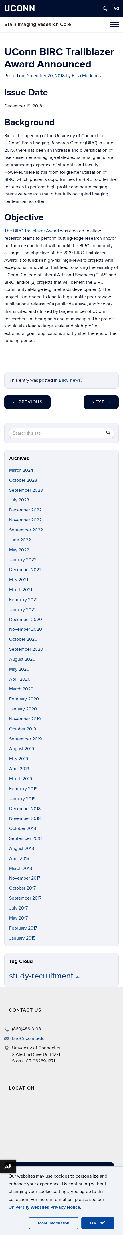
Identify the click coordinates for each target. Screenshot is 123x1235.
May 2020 (19, 669)
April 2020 (20, 679)
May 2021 (18, 580)
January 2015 (22, 938)
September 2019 (25, 739)
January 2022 (23, 560)
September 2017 (25, 898)
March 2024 (21, 470)
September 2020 (26, 649)
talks (77, 977)
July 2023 (19, 500)
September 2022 (26, 530)
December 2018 (25, 809)
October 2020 (23, 639)
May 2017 (18, 918)
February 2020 (24, 699)
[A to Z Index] (116, 8)
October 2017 (22, 888)
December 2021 (25, 570)
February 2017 (23, 928)
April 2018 (19, 858)
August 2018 (21, 848)
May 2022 (19, 550)
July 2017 (18, 908)
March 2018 (20, 868)
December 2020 (25, 619)
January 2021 (22, 610)
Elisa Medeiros (86, 76)
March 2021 (20, 590)
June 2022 (20, 540)
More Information (53, 1223)
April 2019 (19, 769)
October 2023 (23, 480)
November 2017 (24, 878)
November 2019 (25, 719)
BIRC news (70, 380)
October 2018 (22, 828)
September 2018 (25, 838)
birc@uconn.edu (28, 1038)
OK (94, 1222)
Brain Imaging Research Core (37, 24)
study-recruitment (41, 976)
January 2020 (23, 709)
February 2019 (23, 789)
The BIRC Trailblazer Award (31, 231)
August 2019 (21, 749)
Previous (27, 402)
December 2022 (25, 510)
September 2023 (26, 490)
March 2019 (20, 779)
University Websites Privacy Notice (44, 1207)
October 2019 (22, 729)
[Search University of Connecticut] (105, 8)
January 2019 (22, 799)
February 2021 (23, 600)
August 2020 (22, 659)
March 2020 (21, 689)
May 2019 (18, 759)
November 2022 (25, 520)
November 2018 (25, 818)
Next (101, 402)
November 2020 (25, 629)
